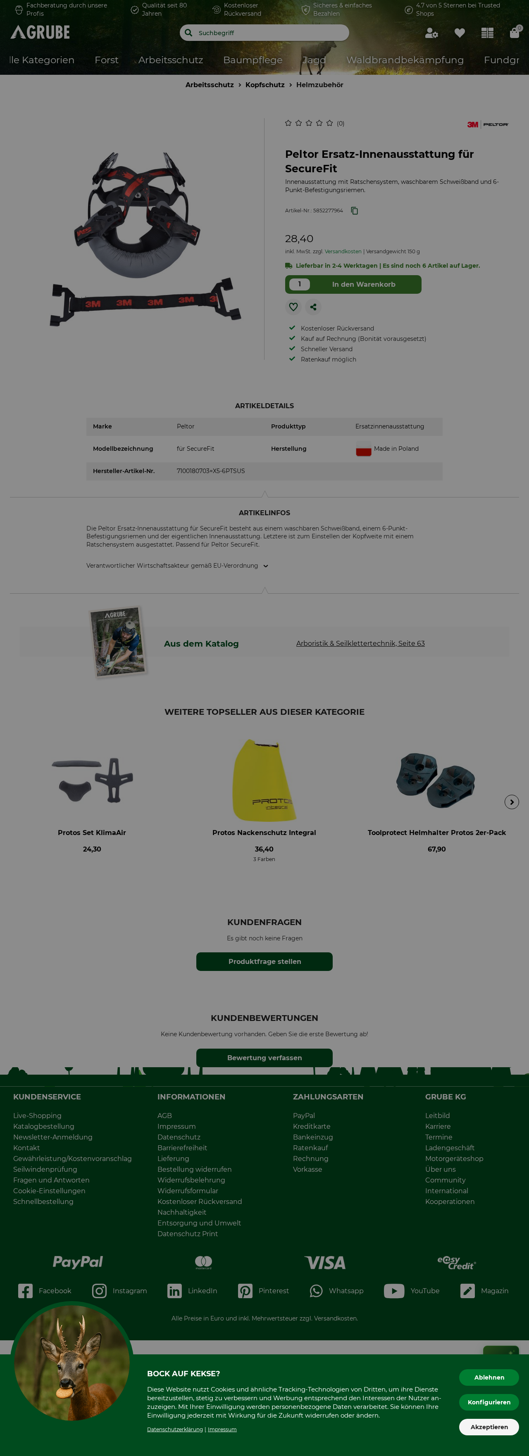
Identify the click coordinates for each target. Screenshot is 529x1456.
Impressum (222, 1429)
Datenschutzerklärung (175, 1429)
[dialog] (264, 728)
